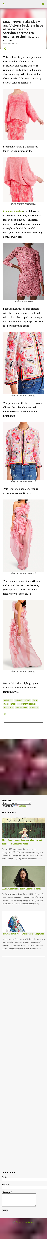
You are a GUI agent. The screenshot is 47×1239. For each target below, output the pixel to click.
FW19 (6, 704)
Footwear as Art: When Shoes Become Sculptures (23, 934)
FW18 (35, 700)
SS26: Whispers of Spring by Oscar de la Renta (21, 889)
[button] (4, 49)
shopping (34, 708)
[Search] (43, 4)
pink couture (21, 708)
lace (13, 704)
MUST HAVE (8, 708)
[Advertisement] (23, 767)
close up (8, 700)
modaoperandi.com (26, 704)
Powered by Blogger (25, 1222)
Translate (23, 806)
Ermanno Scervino (13, 211)
